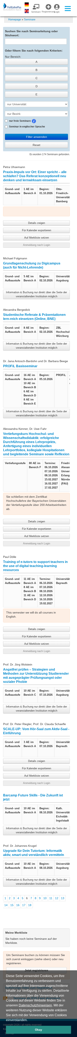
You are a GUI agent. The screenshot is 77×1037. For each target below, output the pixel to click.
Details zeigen (36, 222)
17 (23, 905)
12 (56, 898)
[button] (29, 1020)
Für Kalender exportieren (36, 230)
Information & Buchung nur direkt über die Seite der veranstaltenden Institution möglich (36, 294)
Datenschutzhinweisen (35, 1005)
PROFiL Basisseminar (20, 366)
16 (18, 905)
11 (50, 898)
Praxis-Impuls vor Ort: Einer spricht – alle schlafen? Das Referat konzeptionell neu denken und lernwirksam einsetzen (35, 176)
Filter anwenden (36, 136)
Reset (36, 145)
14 (6, 905)
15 (12, 905)
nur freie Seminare (32, 120)
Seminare (29, 19)
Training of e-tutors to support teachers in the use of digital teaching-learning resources (35, 566)
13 (62, 898)
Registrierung (47, 11)
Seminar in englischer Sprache (27, 126)
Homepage (14, 19)
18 (29, 905)
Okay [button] (38, 1029)
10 (45, 898)
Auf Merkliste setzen (36, 237)
